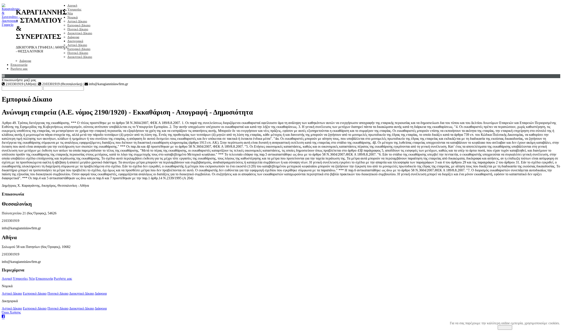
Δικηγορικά (75, 41)
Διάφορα (73, 37)
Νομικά (72, 17)
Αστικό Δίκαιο (77, 21)
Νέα (70, 13)
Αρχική (72, 5)
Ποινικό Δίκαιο (77, 29)
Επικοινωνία (19, 64)
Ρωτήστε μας (19, 68)
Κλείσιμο (504, 327)
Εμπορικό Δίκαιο (78, 25)
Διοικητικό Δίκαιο (79, 33)
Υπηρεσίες (74, 9)
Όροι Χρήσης (11, 312)
